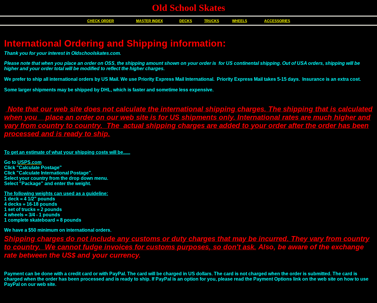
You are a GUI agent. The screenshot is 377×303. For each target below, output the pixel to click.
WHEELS (239, 21)
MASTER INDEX (149, 21)
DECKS (185, 21)
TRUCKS (211, 21)
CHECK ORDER (100, 21)
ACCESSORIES (277, 21)
